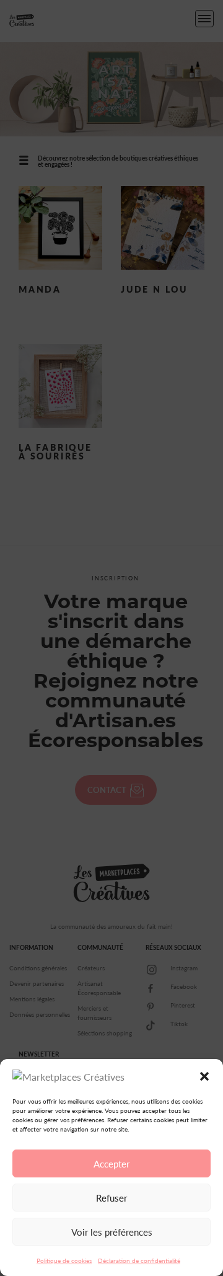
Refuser (111, 1197)
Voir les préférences (111, 1232)
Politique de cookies (64, 1260)
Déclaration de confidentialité (139, 1260)
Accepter (111, 1163)
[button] (204, 1076)
